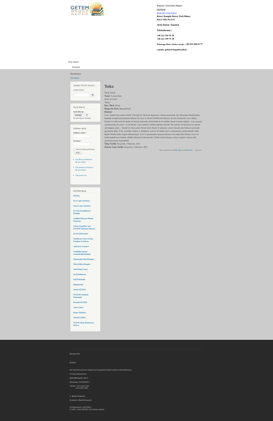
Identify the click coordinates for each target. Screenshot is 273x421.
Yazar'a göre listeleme (82, 205)
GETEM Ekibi (79, 279)
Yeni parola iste (81, 175)
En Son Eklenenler (80, 233)
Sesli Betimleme (79, 274)
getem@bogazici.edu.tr (176, 49)
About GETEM (79, 289)
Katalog (76, 195)
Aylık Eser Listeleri (81, 246)
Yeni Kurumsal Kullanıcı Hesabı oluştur (84, 168)
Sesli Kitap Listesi (80, 269)
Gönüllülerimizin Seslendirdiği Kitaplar (82, 252)
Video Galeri (78, 307)
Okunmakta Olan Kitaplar (83, 259)
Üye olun (189, 150)
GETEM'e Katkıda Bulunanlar (80, 295)
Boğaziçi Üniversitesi (167, 12)
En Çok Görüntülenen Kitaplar (82, 212)
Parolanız (77, 141)
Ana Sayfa (74, 77)
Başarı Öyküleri (79, 312)
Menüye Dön (75, 354)
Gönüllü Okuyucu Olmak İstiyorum (83, 219)
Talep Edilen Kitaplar (82, 264)
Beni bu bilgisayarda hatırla (85, 149)
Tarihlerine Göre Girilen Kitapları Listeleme (83, 239)
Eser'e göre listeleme (81, 200)
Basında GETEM (80, 302)
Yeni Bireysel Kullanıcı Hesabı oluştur (84, 160)
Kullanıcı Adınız (79, 133)
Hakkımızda (78, 284)
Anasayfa (76, 67)
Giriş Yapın (177, 150)
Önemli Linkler (79, 317)
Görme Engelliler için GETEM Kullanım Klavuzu (84, 227)
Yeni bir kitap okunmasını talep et (83, 323)
